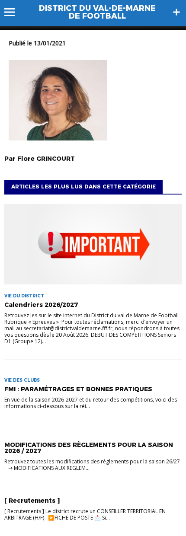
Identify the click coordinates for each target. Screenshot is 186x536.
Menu (13, 12)
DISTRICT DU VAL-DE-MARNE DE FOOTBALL (97, 12)
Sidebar (176, 12)
